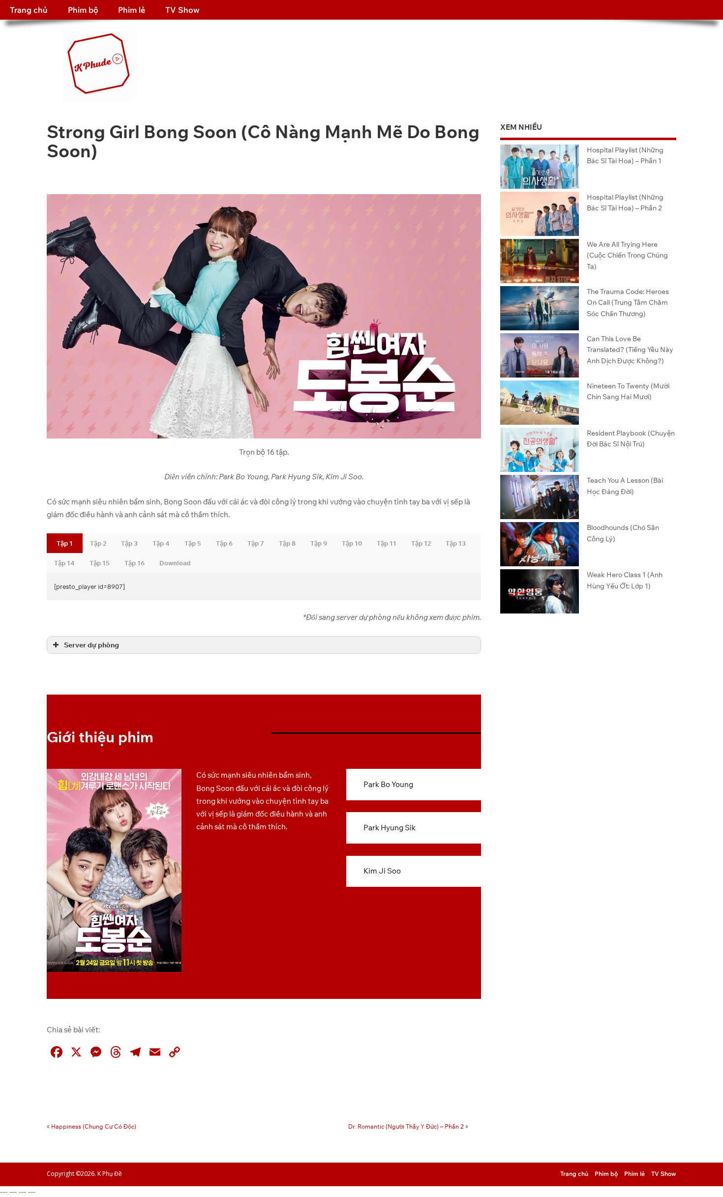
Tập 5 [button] (192, 543)
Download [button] (174, 563)
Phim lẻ (131, 10)
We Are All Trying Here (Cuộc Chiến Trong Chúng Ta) (627, 255)
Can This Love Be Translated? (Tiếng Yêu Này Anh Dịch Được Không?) (630, 349)
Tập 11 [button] (386, 543)
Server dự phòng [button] (91, 645)
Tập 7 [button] (255, 543)
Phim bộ (83, 10)
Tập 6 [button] (224, 543)
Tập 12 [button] (421, 543)
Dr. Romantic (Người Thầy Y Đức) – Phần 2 (406, 1126)
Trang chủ (29, 10)
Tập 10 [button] (352, 543)
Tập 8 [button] (287, 543)
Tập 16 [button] (134, 563)
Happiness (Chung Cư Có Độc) (93, 1126)
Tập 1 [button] (65, 543)
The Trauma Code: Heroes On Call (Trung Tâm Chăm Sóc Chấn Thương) (628, 302)
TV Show (182, 10)
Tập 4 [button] (161, 543)
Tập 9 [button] (318, 543)
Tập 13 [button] (456, 543)
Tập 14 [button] (64, 563)
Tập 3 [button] (129, 543)
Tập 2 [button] (98, 543)
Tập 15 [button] (100, 563)
